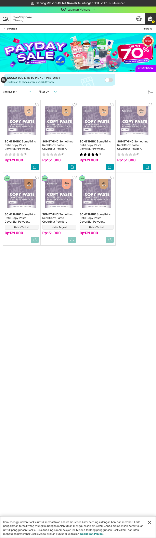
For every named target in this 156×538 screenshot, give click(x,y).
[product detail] (21, 121)
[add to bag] (35, 167)
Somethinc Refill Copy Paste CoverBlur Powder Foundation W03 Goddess (58, 220)
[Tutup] (149, 522)
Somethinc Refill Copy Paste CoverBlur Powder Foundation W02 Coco (95, 220)
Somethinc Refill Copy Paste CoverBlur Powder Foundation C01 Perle (20, 147)
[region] (78, 527)
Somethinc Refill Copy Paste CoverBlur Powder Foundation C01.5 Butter (95, 147)
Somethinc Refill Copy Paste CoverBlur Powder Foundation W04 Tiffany (20, 220)
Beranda (12, 28)
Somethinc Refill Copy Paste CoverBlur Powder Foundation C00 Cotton (132, 147)
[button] (150, 18)
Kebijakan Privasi (91, 533)
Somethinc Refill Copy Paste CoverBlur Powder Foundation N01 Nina (58, 147)
